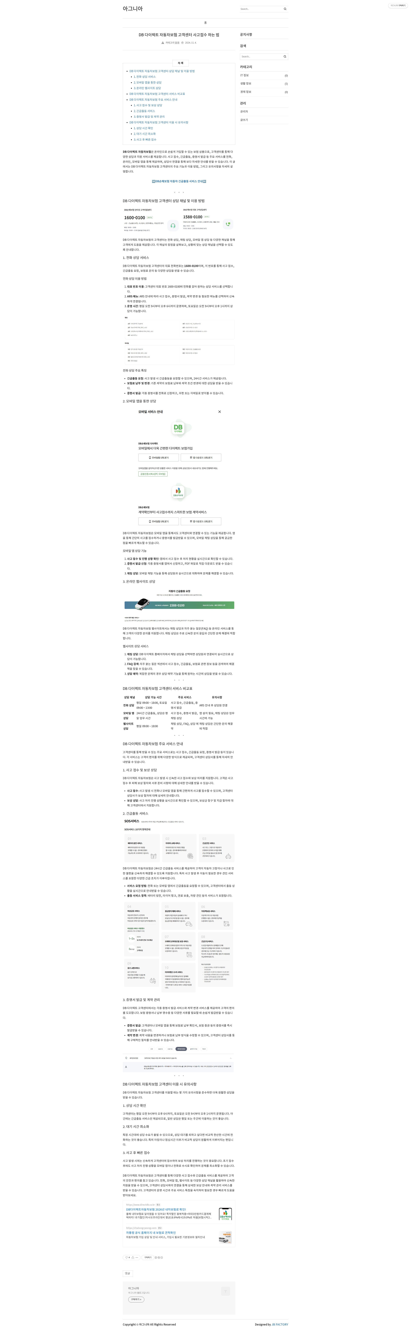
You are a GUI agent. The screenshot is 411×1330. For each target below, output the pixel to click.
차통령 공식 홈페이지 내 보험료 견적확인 (151, 1233)
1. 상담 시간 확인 (143, 128)
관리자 (244, 111)
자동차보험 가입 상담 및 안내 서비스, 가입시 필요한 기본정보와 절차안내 (165, 1237)
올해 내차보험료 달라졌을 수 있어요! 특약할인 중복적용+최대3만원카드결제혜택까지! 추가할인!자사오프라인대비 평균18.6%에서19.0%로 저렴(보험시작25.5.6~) (169, 1216)
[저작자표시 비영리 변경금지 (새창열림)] (158, 1257)
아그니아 (133, 1288)
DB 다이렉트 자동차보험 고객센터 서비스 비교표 (157, 94)
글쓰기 (244, 120)
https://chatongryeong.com (141, 1228)
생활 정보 (264, 83)
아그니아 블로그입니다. (139, 1293)
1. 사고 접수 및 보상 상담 (148, 105)
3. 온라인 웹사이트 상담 (147, 88)
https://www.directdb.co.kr (140, 1205)
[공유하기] (133, 1257)
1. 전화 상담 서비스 (145, 77)
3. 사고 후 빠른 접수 (145, 139)
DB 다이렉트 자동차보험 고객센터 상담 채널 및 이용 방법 (162, 71)
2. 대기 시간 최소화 (145, 134)
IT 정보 (264, 75)
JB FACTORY (279, 1324)
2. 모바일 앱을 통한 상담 (148, 82)
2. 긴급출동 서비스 (144, 111)
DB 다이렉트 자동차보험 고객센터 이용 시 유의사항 (158, 122)
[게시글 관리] (137, 1257)
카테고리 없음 (172, 43)
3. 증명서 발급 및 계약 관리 (149, 116)
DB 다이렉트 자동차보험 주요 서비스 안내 (153, 99)
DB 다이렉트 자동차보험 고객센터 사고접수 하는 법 (179, 35)
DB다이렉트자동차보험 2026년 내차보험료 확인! (156, 1209)
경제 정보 (264, 92)
